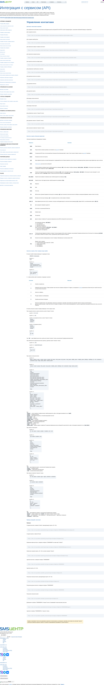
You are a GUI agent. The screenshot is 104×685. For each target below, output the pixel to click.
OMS (15, 17)
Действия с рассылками (4, 89)
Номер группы (38, 163)
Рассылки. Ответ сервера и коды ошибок (7, 91)
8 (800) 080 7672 (84, 1)
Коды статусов (2, 103)
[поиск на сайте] (66, 1)
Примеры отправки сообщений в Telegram (5, 60)
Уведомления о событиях (4, 84)
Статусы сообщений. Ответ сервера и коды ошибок (9, 101)
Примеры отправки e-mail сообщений (5, 39)
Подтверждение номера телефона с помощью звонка (9, 182)
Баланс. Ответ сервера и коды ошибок (7, 115)
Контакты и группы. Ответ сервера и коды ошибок (8, 124)
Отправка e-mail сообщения (5, 37)
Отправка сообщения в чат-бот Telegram (7, 62)
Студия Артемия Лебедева (16, 636)
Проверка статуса (3, 98)
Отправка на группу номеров (5, 32)
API (37, 1)
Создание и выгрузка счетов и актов (6, 141)
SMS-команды (19, 17)
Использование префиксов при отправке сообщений (9, 75)
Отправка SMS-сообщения (4, 23)
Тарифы (27, 1)
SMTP (6, 17)
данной (57, 149)
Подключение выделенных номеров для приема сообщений (10, 175)
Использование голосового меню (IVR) (5, 43)
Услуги (33, 1)
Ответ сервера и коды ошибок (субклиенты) (6, 137)
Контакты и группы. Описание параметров (5, 122)
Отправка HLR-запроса (4, 34)
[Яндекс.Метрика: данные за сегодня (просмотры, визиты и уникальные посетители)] (4, 682)
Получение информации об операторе (7, 168)
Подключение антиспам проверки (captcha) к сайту (9, 180)
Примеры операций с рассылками (6, 94)
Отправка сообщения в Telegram (5, 58)
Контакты (59, 1)
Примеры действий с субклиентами (4, 139)
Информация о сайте (4, 637)
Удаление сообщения (4, 108)
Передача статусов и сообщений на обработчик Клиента (10, 178)
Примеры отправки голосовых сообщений (5, 45)
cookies (10, 684)
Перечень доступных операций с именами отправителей (10, 147)
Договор (4, 641)
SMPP (9, 17)
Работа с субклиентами (4, 131)
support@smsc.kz (3, 644)
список (80, 287)
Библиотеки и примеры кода (28, 17)
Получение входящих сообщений (6, 161)
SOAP (12, 17)
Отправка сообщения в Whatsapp (6, 66)
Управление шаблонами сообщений (6, 77)
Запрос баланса (3, 113)
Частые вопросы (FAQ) (7, 650)
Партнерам (43, 1)
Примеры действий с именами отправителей (8, 154)
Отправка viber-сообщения (4, 47)
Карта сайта (5, 651)
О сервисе (52, 1)
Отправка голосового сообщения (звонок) (7, 41)
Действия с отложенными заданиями (6, 185)
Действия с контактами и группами (6, 120)
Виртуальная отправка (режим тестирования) (8, 82)
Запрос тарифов (3, 166)
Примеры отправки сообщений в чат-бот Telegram (6, 64)
